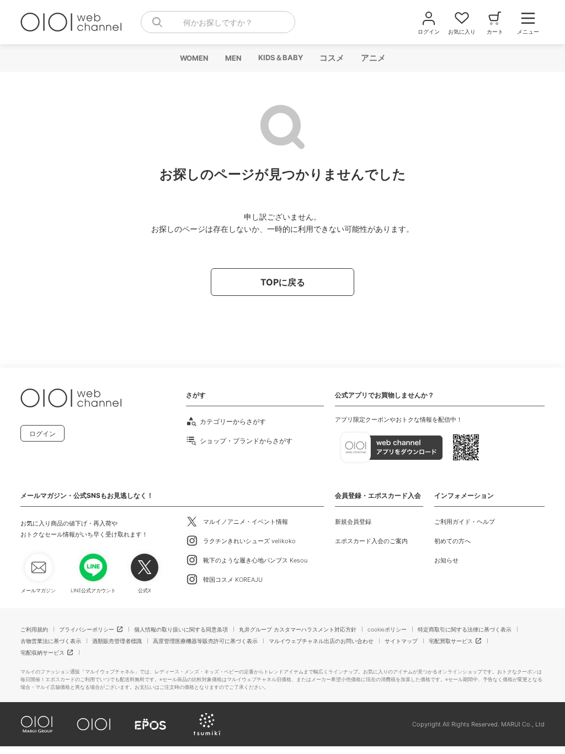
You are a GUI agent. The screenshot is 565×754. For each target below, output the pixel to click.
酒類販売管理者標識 (117, 641)
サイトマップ (401, 641)
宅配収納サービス (42, 652)
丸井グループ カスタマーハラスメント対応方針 (297, 629)
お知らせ (446, 560)
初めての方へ (452, 541)
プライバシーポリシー (86, 629)
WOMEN (193, 58)
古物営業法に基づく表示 (50, 641)
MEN (233, 58)
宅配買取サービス (451, 641)
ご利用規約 (34, 629)
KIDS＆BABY (280, 57)
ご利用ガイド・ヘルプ (464, 521)
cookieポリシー (387, 629)
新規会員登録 (353, 521)
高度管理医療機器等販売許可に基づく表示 (205, 641)
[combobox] (218, 22)
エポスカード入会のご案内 (371, 541)
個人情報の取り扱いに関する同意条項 (181, 629)
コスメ (331, 57)
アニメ (372, 57)
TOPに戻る (282, 282)
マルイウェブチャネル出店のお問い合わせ (321, 641)
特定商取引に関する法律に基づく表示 (464, 629)
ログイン (42, 433)
